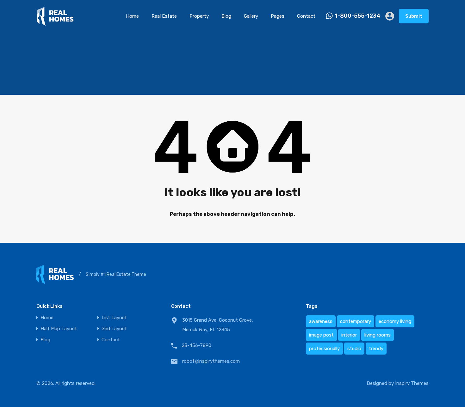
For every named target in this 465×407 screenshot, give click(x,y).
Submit (413, 16)
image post (321, 335)
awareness (320, 321)
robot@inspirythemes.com (211, 361)
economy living (395, 321)
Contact (306, 16)
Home (132, 16)
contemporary (355, 321)
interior (349, 335)
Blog (226, 16)
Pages (277, 16)
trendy (376, 348)
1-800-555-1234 (358, 16)
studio (354, 348)
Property (199, 16)
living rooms (377, 335)
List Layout (114, 317)
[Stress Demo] (55, 23)
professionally (324, 348)
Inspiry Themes (412, 383)
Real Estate (164, 16)
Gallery (251, 16)
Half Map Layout (58, 328)
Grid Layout (114, 328)
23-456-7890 (196, 345)
